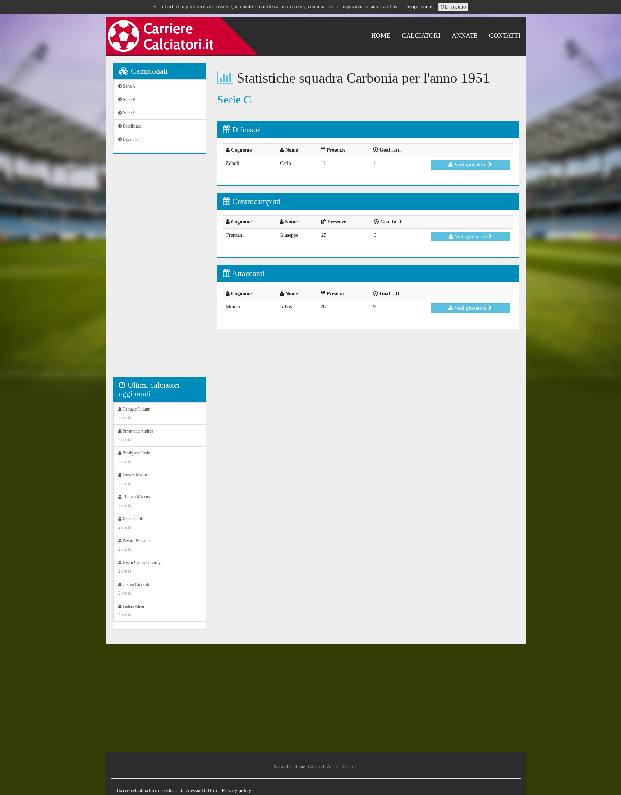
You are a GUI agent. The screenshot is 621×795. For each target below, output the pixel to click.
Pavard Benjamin (135, 545)
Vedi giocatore (470, 164)
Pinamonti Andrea (135, 435)
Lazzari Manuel (133, 479)
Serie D (129, 112)
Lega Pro (130, 139)
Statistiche (282, 766)
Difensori (246, 129)
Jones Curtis (131, 523)
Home (380, 35)
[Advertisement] (159, 269)
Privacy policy (236, 790)
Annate (465, 35)
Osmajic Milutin (134, 413)
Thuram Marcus (134, 501)
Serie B (128, 99)
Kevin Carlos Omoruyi (140, 567)
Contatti (504, 35)
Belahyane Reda (134, 457)
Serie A (128, 86)
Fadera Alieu (131, 611)
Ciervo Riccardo (134, 589)
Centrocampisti (255, 201)
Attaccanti (247, 273)
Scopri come (419, 6)
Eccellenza (131, 126)
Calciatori (421, 35)
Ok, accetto (453, 7)
